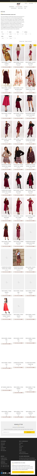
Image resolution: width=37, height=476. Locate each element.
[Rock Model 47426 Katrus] (18, 378)
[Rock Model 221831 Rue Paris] (18, 129)
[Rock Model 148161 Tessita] (18, 305)
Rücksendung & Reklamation (23, 453)
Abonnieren (29, 432)
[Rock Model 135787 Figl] (18, 329)
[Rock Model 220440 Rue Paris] (18, 180)
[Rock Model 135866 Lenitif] (6, 402)
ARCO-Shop (20, 8)
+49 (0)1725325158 (4, 459)
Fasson (10, 36)
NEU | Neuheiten (3, 450)
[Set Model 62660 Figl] (6, 378)
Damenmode (11, 6)
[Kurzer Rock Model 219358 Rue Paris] (30, 231)
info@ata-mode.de (4, 458)
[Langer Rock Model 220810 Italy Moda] (6, 180)
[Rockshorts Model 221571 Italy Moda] (18, 155)
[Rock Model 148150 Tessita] (30, 305)
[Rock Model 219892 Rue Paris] (30, 206)
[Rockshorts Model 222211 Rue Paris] (30, 103)
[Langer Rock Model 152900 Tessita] (6, 305)
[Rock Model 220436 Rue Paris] (30, 180)
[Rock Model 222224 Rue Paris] (18, 103)
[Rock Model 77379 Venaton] (18, 402)
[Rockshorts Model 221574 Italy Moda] (6, 155)
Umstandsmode (3, 447)
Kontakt (20, 450)
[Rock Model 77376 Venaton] (30, 402)
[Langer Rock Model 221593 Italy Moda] (30, 129)
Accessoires (13, 8)
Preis (2, 36)
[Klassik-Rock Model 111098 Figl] (30, 353)
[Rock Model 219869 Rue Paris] (18, 231)
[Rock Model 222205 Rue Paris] (6, 129)
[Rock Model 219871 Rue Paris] (6, 231)
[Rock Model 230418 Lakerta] (6, 78)
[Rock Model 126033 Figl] (6, 353)
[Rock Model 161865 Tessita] (30, 282)
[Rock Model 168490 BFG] (18, 282)
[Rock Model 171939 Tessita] (6, 282)
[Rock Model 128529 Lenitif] (30, 329)
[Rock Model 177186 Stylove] (30, 378)
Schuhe (25, 6)
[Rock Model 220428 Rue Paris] (6, 206)
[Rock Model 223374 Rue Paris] (18, 52)
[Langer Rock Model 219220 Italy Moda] (6, 257)
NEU (25, 8)
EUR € (26, 3)
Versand (20, 447)
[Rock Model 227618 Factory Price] (18, 78)
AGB (20, 444)
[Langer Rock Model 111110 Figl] (18, 353)
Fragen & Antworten (22, 452)
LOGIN (9, 92)
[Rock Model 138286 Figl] (6, 329)
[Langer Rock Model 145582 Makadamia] (18, 257)
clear (7, 31)
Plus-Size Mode (19, 6)
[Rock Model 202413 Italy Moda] (30, 257)
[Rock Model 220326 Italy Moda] (18, 206)
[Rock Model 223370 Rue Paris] (30, 52)
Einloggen (31, 3)
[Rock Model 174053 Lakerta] (6, 52)
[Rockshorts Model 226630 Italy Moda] (30, 78)
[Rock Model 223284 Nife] (6, 103)
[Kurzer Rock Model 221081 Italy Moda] (30, 155)
